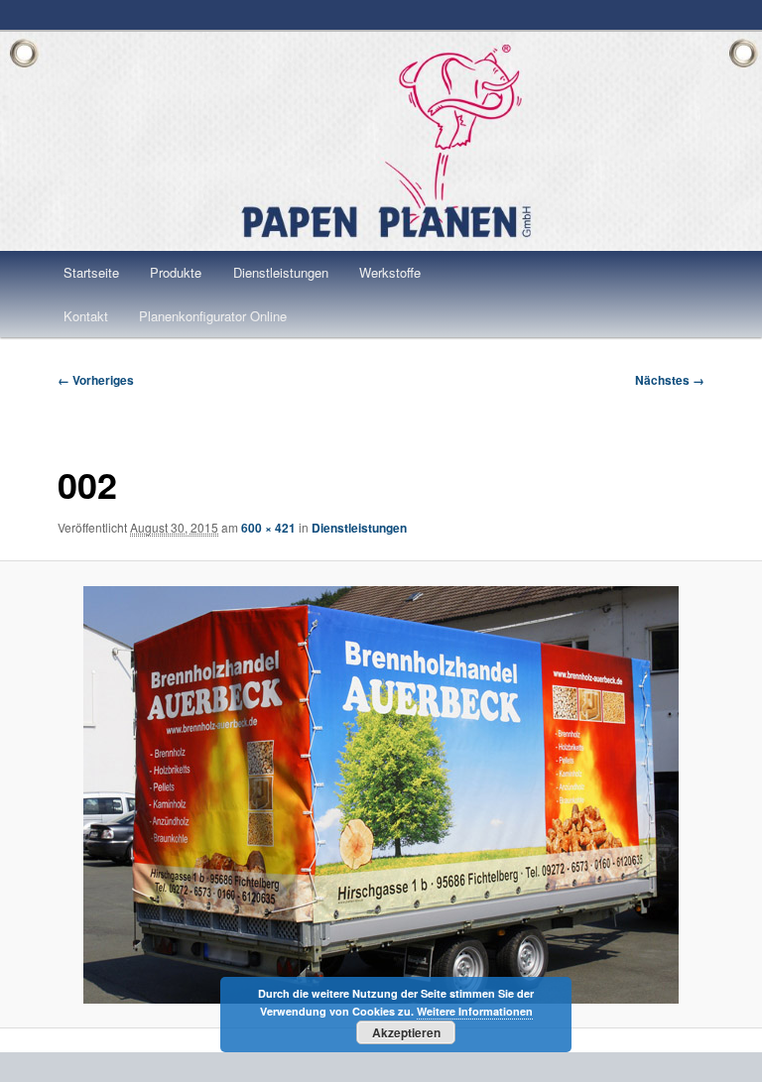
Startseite (91, 272)
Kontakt (86, 315)
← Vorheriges (96, 380)
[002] (381, 795)
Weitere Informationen (475, 1011)
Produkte (175, 272)
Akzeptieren (406, 1032)
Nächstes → (669, 380)
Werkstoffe (390, 272)
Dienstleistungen (280, 272)
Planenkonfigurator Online (213, 315)
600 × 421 (268, 528)
